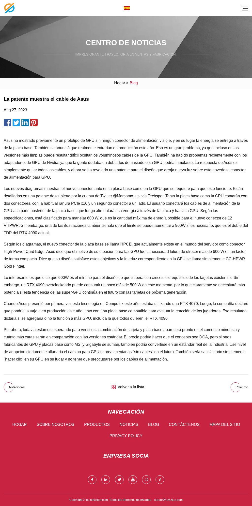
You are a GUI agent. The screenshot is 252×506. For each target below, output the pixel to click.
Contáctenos (184, 424)
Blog (153, 424)
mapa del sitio (224, 424)
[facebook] (92, 479)
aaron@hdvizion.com (168, 500)
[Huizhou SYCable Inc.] (9, 8)
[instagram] (146, 479)
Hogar (119, 83)
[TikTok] (160, 479)
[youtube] (132, 479)
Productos (97, 424)
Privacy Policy (126, 436)
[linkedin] (105, 479)
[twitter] (119, 479)
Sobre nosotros (55, 424)
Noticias (129, 424)
